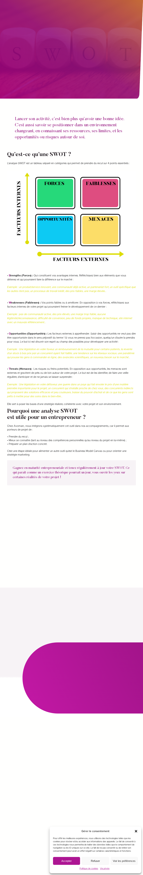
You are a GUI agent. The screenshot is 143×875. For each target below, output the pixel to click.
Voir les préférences (124, 860)
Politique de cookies (89, 868)
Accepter (66, 860)
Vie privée (105, 868)
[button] (136, 831)
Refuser (95, 860)
